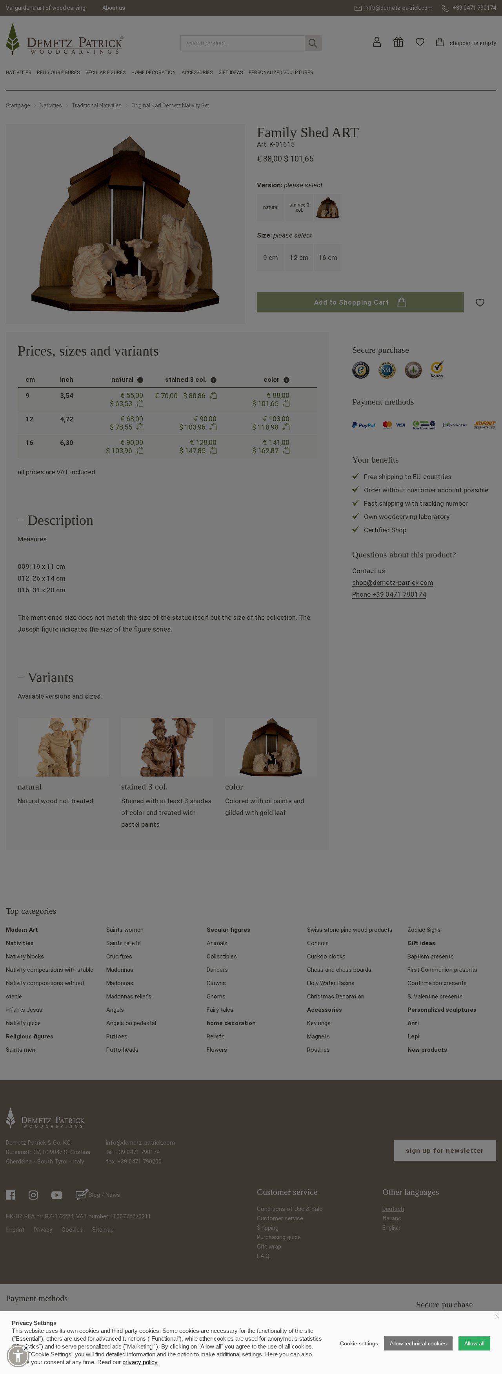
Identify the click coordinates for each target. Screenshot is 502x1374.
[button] (18, 1356)
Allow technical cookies (418, 1343)
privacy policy (140, 1362)
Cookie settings (359, 1343)
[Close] (25, 1348)
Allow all (474, 1343)
